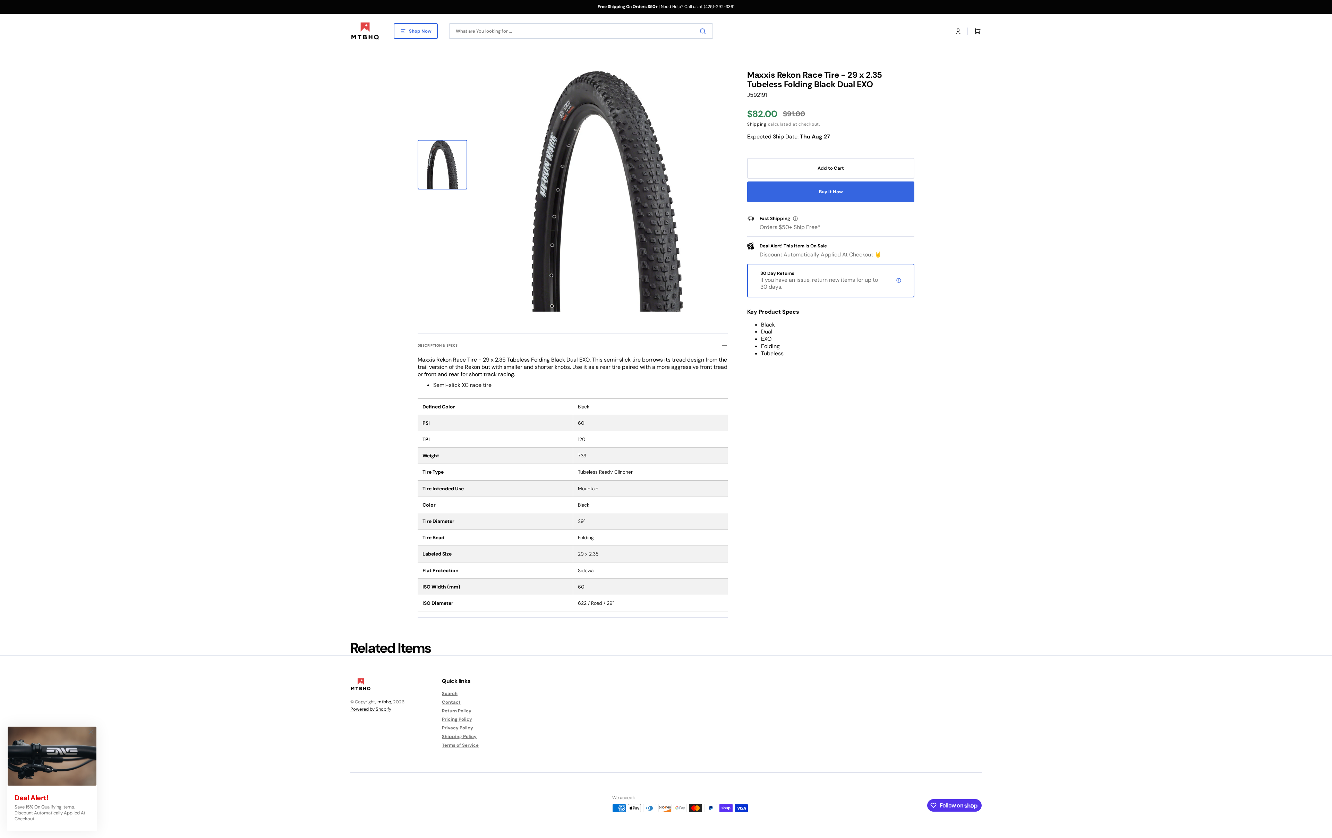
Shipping (757, 124)
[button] (958, 31)
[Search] (704, 31)
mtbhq (384, 702)
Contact (451, 702)
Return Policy (456, 711)
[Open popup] (795, 218)
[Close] (91, 731)
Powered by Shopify (370, 709)
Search (450, 693)
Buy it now (831, 192)
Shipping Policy (459, 736)
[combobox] (581, 31)
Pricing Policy (457, 719)
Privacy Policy (457, 728)
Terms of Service (460, 745)
